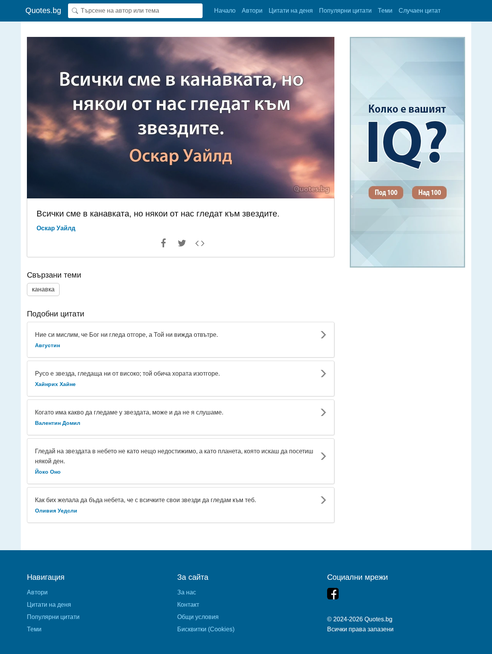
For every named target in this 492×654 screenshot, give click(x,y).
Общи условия (198, 617)
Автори (252, 10)
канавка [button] (43, 289)
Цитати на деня (291, 10)
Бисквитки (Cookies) (205, 629)
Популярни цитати (345, 10)
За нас (186, 592)
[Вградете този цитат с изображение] (200, 245)
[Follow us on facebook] (333, 593)
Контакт (188, 604)
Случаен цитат (419, 10)
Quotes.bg (43, 10)
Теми (385, 10)
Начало (225, 10)
